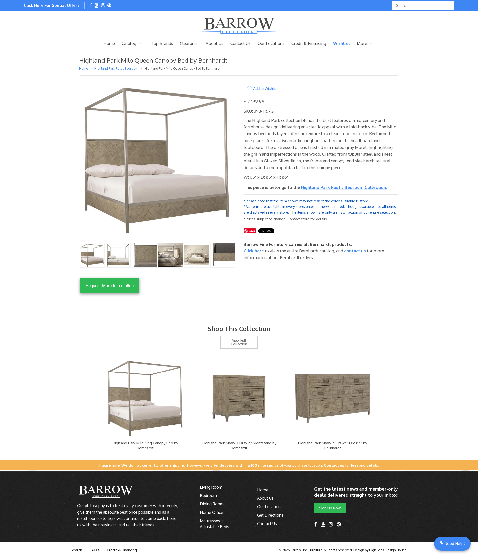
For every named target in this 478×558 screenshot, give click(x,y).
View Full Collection (239, 342)
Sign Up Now (330, 508)
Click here (254, 250)
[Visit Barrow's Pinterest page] (109, 5)
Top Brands (162, 43)
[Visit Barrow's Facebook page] (91, 5)
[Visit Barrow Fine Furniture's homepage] (239, 25)
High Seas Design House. (388, 550)
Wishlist (341, 43)
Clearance (189, 43)
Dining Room (212, 503)
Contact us (355, 250)
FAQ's (94, 550)
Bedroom (208, 495)
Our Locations (271, 43)
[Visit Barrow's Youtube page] (96, 5)
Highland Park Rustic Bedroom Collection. (344, 187)
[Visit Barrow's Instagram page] (103, 5)
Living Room (211, 487)
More (362, 43)
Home (109, 43)
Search (76, 550)
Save (252, 231)
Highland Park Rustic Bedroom (116, 68)
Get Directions (270, 515)
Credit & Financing (308, 43)
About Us (214, 43)
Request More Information (109, 285)
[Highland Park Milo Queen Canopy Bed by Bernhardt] (92, 254)
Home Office (211, 512)
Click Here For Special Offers (51, 5)
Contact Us (240, 43)
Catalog (129, 43)
